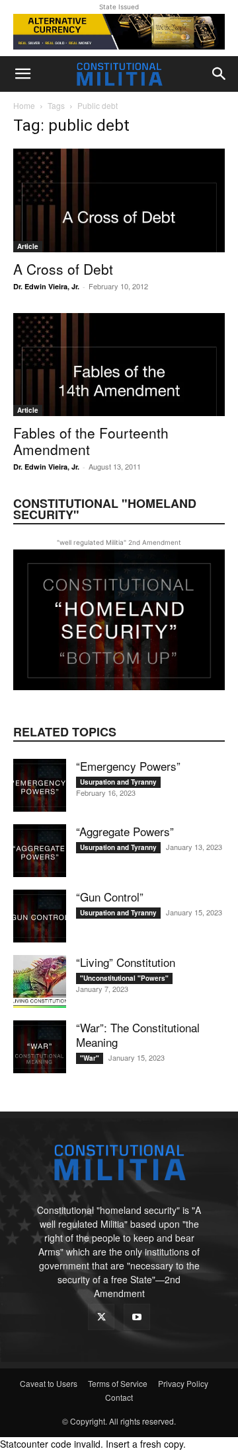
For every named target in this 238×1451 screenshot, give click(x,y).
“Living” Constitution (125, 962)
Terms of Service (117, 1383)
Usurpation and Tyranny (118, 782)
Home (24, 105)
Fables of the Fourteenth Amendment (91, 441)
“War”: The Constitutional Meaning (138, 1034)
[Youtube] (137, 1317)
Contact (119, 1397)
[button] (22, 74)
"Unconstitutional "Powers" (124, 978)
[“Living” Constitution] (39, 981)
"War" (89, 1058)
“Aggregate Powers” (125, 831)
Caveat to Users (48, 1383)
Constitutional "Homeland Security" (104, 509)
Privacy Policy (183, 1383)
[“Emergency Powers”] (39, 785)
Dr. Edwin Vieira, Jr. (46, 286)
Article (27, 246)
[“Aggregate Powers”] (39, 850)
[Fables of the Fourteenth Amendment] (119, 365)
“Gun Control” (109, 896)
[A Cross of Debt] (119, 200)
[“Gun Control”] (39, 916)
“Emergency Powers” (128, 766)
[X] (101, 1317)
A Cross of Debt (63, 269)
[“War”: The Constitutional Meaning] (39, 1046)
